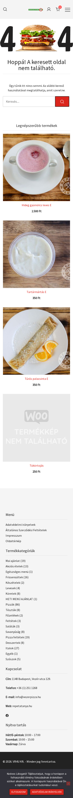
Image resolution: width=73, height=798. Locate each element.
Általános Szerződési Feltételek (26, 530)
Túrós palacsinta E (36, 379)
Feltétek (11, 621)
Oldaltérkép (13, 541)
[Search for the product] (62, 101)
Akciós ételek (14, 566)
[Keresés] (5, 9)
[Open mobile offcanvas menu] (67, 9)
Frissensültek (14, 577)
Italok (9, 648)
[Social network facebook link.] (7, 715)
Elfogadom (18, 791)
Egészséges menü (17, 572)
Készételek (13, 582)
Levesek (11, 588)
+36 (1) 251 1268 (27, 688)
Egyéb (9, 653)
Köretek (11, 593)
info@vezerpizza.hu (28, 697)
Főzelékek (12, 615)
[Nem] (68, 783)
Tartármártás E (36, 292)
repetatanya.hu (22, 706)
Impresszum (14, 535)
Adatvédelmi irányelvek (20, 524)
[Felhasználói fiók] (49, 9)
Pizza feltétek (15, 637)
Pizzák (10, 604)
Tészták (11, 610)
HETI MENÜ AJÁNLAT (19, 599)
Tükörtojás (37, 465)
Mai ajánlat (13, 561)
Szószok (11, 659)
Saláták (10, 626)
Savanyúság (13, 632)
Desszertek (13, 643)
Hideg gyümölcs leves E (36, 205)
